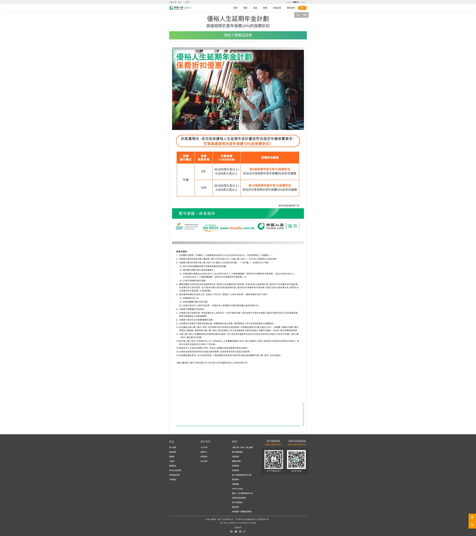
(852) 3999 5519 (273, 444)
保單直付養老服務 (239, 498)
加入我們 (204, 461)
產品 (255, 8)
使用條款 (232, 523)
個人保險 (172, 447)
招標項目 (204, 457)
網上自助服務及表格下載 (241, 475)
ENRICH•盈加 (237, 489)
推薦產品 (172, 466)
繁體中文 (296, 2)
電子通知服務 (237, 452)
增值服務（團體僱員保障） (242, 512)
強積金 (171, 457)
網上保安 (223, 523)
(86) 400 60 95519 (297, 444)
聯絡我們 (235, 507)
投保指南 (235, 457)
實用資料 (235, 479)
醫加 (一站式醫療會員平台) (242, 493)
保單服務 (235, 466)
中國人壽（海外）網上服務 (242, 447)
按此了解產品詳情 (238, 35)
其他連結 (252, 523)
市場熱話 (172, 479)
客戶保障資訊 (237, 502)
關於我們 (291, 8)
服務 (265, 8)
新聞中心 (204, 452)
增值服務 (235, 484)
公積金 (171, 461)
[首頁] (180, 8)
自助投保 (277, 8)
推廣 (245, 8)
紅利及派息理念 (175, 470)
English (289, 2)
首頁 (235, 8)
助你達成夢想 (174, 475)
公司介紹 (204, 447)
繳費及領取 (236, 461)
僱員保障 (172, 452)
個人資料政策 (242, 523)
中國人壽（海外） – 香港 (179, 2)
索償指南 (235, 470)
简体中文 (303, 2)
